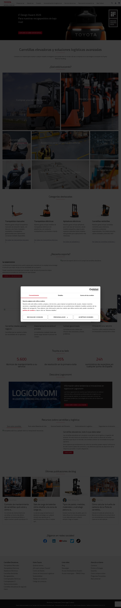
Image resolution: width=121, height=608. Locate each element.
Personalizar (59, 317)
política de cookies (29, 310)
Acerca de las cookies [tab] (87, 295)
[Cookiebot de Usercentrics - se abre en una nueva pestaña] (90, 289)
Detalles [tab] (60, 295)
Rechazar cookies (35, 317)
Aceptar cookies (86, 317)
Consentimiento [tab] (34, 295)
